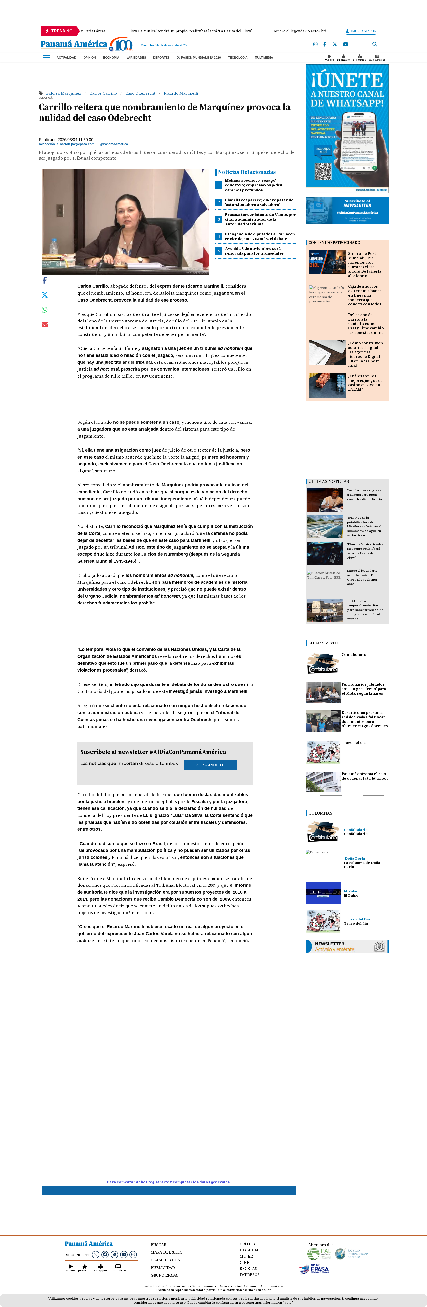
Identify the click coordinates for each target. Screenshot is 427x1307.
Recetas (248, 1268)
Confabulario (354, 654)
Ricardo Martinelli (181, 93)
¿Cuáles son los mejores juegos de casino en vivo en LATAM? (365, 382)
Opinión (90, 57)
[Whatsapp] (95, 1254)
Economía (111, 57)
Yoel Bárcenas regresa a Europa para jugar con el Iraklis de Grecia (364, 494)
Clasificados (165, 1260)
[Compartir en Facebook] (45, 279)
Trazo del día (354, 742)
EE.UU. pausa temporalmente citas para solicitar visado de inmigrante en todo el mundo (365, 610)
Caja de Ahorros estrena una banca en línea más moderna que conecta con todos (364, 295)
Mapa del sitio (167, 1252)
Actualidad (66, 57)
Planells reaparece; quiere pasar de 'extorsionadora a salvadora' (259, 202)
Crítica (248, 1244)
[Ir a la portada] (74, 45)
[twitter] (334, 44)
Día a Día (249, 1250)
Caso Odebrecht (140, 93)
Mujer (246, 1256)
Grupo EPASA (164, 1275)
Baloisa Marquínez (64, 93)
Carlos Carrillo (103, 93)
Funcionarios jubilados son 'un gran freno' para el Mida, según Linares (364, 689)
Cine (244, 1262)
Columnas (320, 813)
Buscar (158, 1244)
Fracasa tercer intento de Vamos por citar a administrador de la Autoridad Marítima (260, 219)
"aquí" (288, 1302)
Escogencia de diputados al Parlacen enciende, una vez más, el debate (260, 236)
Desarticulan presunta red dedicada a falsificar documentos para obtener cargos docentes (365, 719)
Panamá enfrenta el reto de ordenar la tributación (365, 776)
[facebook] (324, 44)
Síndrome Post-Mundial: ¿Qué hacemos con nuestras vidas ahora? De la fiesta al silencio (364, 264)
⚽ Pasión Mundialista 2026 (199, 57)
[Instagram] (315, 44)
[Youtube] (345, 44)
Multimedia (264, 57)
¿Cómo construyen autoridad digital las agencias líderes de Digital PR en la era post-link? (365, 354)
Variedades (136, 57)
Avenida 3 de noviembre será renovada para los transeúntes (254, 251)
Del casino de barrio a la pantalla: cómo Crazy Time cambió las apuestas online (366, 323)
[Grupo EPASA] (314, 1273)
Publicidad (163, 1267)
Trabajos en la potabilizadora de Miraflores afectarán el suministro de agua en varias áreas (364, 526)
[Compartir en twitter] (45, 294)
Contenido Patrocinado (334, 242)
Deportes (161, 57)
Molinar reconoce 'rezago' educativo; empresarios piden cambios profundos (253, 185)
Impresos (250, 1274)
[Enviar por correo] (45, 325)
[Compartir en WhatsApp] (45, 311)
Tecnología (238, 57)
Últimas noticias (328, 481)
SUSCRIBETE (210, 765)
